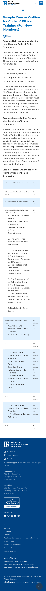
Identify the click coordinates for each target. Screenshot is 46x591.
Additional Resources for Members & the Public (21, 538)
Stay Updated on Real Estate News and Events (21, 567)
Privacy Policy (9, 541)
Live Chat (10, 459)
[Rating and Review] (12, 507)
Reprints (7, 535)
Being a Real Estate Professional (15, 561)
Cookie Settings (10, 551)
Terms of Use (8, 548)
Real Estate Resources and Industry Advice (19, 564)
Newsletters (8, 525)
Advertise (7, 531)
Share (9, 36)
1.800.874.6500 (12, 455)
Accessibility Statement (12, 544)
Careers (7, 528)
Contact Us (11, 451)
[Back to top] (39, 586)
